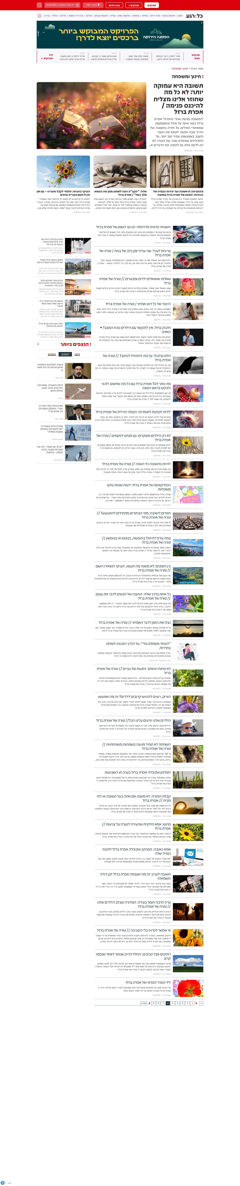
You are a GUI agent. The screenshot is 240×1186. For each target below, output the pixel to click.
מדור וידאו (155, 15)
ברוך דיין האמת (76, 15)
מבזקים (151, 5)
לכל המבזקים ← (47, 56)
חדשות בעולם (101, 15)
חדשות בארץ (124, 15)
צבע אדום (114, 5)
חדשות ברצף (169, 15)
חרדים (89, 15)
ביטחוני (135, 15)
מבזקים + (133, 5)
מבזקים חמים (196, 56)
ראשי (180, 15)
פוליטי (145, 15)
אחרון (143, 1003)
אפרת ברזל (198, 150)
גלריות (63, 15)
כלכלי (54, 15)
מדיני (112, 15)
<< (201, 1003)
